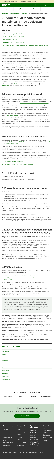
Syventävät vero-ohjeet (34, 443)
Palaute (4, 383)
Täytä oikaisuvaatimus (12, 115)
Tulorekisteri (6, 445)
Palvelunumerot (6, 370)
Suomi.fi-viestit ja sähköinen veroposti (26, 416)
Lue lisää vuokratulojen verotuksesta (13, 161)
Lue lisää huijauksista (32, 1)
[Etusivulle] (6, 4)
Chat (3, 364)
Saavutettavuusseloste (32, 452)
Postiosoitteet (5, 373)
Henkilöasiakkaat (36, 5)
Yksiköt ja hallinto (6, 379)
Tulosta (41, 452)
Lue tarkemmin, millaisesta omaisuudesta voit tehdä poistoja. (20, 275)
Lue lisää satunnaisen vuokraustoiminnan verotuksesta (18, 164)
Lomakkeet (24, 13)
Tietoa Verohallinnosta (48, 441)
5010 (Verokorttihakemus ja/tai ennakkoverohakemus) (34, 103)
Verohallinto (5, 13)
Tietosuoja (15, 452)
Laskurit (4, 357)
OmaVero (5, 429)
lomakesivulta (5, 85)
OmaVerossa (17, 84)
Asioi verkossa (5, 351)
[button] (8, 396)
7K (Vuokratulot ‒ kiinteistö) (16, 142)
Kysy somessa (5, 367)
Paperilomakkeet (21, 442)
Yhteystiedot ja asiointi (14, 13)
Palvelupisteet (5, 376)
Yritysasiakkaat (47, 5)
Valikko (6, 9)
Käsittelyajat (5, 360)
